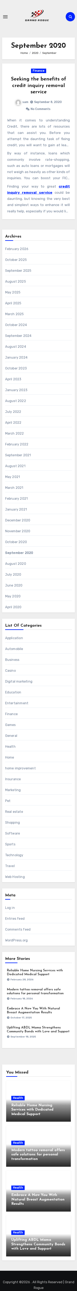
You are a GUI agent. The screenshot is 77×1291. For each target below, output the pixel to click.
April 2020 (13, 607)
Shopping (12, 822)
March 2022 (14, 433)
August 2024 (15, 347)
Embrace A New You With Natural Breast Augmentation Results (37, 1199)
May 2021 (12, 477)
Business (12, 660)
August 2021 (15, 466)
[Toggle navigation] (5, 16)
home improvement (20, 768)
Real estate (14, 812)
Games (10, 725)
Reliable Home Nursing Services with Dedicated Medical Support (32, 1110)
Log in (10, 908)
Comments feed (18, 929)
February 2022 (17, 444)
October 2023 (16, 368)
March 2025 (14, 314)
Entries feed (15, 919)
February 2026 (17, 249)
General (11, 736)
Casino (10, 671)
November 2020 (17, 531)
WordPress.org (16, 940)
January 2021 (16, 509)
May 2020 (13, 596)
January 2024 (16, 357)
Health (10, 747)
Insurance (13, 779)
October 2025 (16, 260)
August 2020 (15, 564)
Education (13, 692)
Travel (10, 866)
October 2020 (16, 542)
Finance (39, 70)
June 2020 (14, 585)
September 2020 (19, 553)
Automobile (14, 649)
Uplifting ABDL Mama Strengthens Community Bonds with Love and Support (38, 1244)
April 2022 (13, 423)
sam (25, 102)
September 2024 (18, 336)
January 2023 (16, 390)
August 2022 (15, 401)
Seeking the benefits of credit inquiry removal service (38, 85)
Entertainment (17, 703)
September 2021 (18, 455)
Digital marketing (18, 681)
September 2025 (18, 271)
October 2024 (16, 325)
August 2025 (15, 281)
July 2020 (13, 574)
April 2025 (13, 303)
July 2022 (13, 412)
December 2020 (17, 520)
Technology (14, 855)
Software (12, 833)
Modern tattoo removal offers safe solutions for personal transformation (38, 1154)
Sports (10, 844)
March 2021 (14, 488)
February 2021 (16, 499)
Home (9, 757)
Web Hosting (15, 877)
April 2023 (13, 379)
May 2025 (13, 292)
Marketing (13, 790)
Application (14, 638)
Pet (8, 801)
